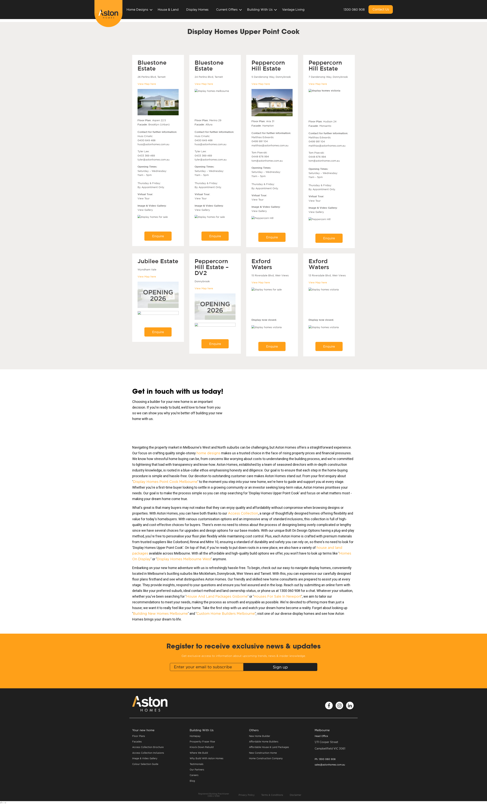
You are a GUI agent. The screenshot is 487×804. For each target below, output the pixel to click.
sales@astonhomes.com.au (330, 764)
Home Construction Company (266, 758)
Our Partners (197, 769)
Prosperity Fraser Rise (202, 741)
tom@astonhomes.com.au (267, 160)
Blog (192, 781)
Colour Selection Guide (145, 764)
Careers (194, 775)
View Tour (144, 198)
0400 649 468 (146, 140)
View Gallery (145, 209)
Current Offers (227, 9)
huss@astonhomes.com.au (153, 144)
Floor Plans (138, 736)
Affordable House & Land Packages (269, 747)
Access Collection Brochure (148, 747)
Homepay (195, 736)
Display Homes (197, 9)
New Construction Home (263, 753)
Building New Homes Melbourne (160, 613)
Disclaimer (295, 795)
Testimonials (196, 764)
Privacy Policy (247, 795)
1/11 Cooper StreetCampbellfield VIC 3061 (330, 745)
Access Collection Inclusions (148, 753)
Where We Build (199, 753)
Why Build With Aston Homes (206, 758)
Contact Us (380, 9)
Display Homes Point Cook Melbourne (165, 481)
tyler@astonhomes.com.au (153, 159)
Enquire (158, 236)
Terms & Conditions (272, 795)
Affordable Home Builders (263, 741)
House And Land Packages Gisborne (217, 596)
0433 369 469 (146, 155)
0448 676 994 (260, 156)
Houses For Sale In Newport (277, 596)
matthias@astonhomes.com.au (269, 145)
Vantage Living (293, 9)
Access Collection (243, 513)
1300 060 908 (354, 9)
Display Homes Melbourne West (184, 559)
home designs (208, 453)
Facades (137, 741)
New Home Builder (259, 736)
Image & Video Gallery (144, 758)
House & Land (168, 9)
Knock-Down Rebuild (202, 747)
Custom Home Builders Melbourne (226, 613)
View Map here (147, 84)
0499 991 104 (259, 141)
